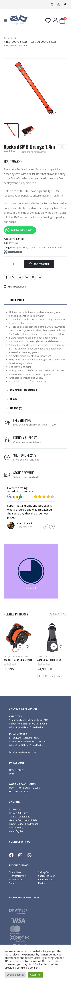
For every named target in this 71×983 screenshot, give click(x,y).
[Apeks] (13, 252)
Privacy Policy (16, 823)
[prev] (59, 146)
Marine (41, 883)
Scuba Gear (15, 872)
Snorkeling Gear (46, 875)
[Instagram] (52, 4)
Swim (12, 883)
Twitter (13, 277)
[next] (64, 146)
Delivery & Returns (18, 812)
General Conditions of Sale (23, 820)
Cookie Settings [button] (15, 974)
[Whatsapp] (29, 855)
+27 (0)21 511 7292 (37, 723)
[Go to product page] (19, 638)
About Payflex (16, 831)
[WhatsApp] (58, 4)
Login (12, 773)
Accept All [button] (35, 974)
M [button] (12, 675)
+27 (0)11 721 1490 (37, 741)
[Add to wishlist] (27, 646)
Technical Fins (15, 657)
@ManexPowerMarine (32, 727)
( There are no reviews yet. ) (33, 151)
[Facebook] (65, 4)
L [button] (18, 675)
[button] (6, 21)
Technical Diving (17, 875)
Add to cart (41, 264)
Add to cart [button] (53, 646)
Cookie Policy (16, 827)
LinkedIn (20, 277)
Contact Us (14, 809)
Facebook (6, 277)
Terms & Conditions (19, 816)
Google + (26, 277)
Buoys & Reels (30, 247)
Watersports (15, 879)
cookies (56, 961)
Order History (16, 769)
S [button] (6, 675)
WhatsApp (39, 277)
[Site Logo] (18, 20)
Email (33, 277)
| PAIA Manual (30, 823)
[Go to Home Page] (5, 38)
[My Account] (55, 20)
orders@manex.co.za (25, 752)
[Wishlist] (48, 21)
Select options (20, 646)
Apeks (19, 247)
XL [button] (25, 675)
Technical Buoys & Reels (50, 247)
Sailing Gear (44, 872)
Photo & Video (45, 879)
